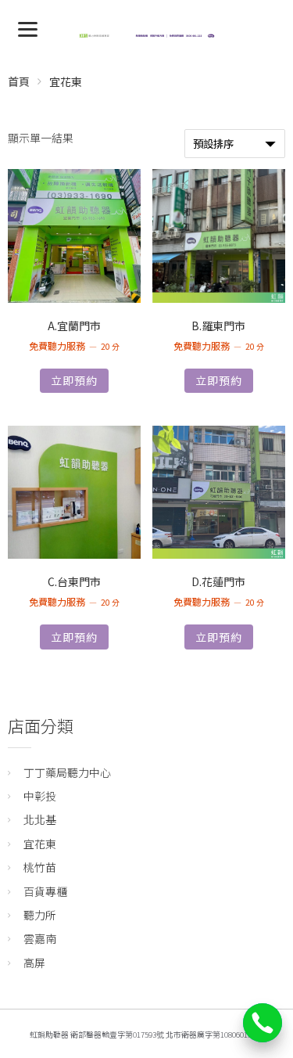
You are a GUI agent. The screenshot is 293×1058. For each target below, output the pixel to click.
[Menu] (27, 27)
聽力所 (39, 915)
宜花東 (39, 843)
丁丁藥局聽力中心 (67, 772)
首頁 (19, 81)
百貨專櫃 (45, 891)
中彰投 (39, 796)
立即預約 (74, 380)
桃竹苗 (39, 867)
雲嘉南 (39, 938)
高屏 (34, 962)
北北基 (39, 819)
